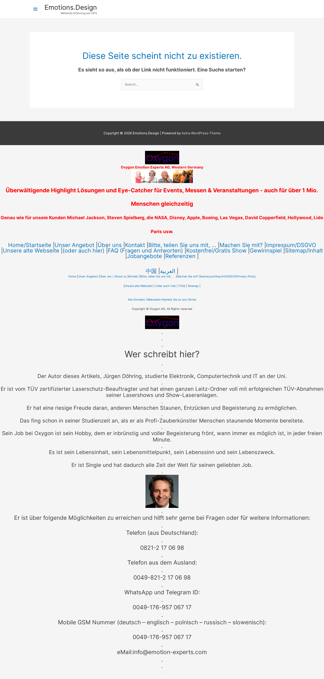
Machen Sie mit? (241, 245)
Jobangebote (144, 256)
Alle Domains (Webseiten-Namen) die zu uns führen (162, 299)
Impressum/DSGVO (291, 245)
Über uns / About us (113, 276)
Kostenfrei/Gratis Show (216, 250)
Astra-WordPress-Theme (201, 133)
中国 (151, 271)
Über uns (110, 245)
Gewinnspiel (266, 250)
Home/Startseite (29, 245)
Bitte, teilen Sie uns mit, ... (182, 245)
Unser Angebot (74, 245)
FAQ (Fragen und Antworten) (145, 250)
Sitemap (193, 286)
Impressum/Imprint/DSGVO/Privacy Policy (228, 276)
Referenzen (180, 256)
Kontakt (135, 245)
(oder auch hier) (83, 250)
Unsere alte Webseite (31, 250)
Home (72, 276)
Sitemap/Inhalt (304, 250)
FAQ (182, 286)
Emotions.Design (71, 7)
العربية (167, 271)
